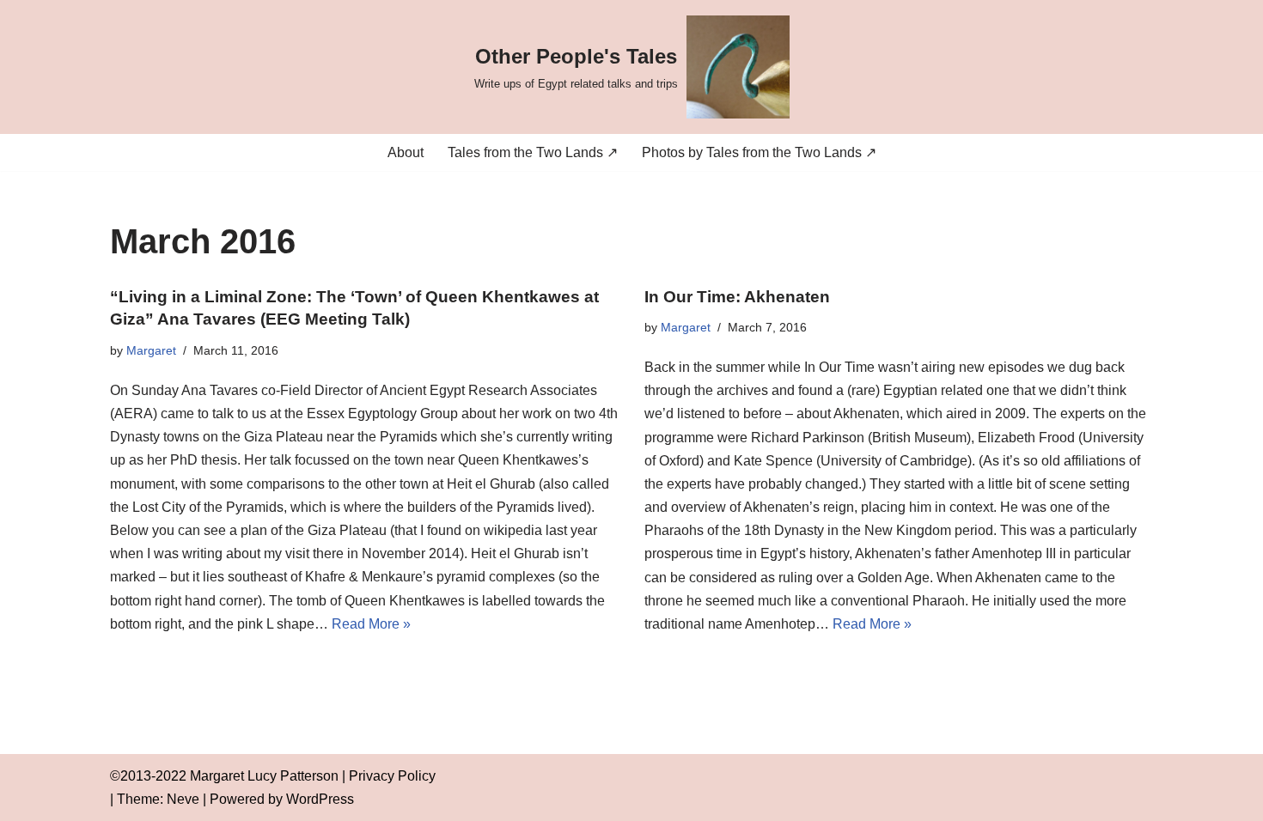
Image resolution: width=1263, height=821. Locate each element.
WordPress (320, 799)
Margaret (151, 350)
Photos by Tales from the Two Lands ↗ (759, 152)
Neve (183, 799)
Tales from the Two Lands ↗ (533, 152)
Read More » (371, 624)
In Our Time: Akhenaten (737, 297)
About (405, 152)
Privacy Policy (392, 776)
